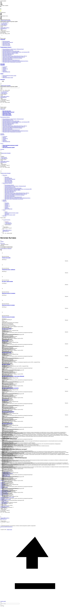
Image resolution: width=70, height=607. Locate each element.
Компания (2, 64)
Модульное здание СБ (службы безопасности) (11, 129)
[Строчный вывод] (1, 250)
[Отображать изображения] (1, 13)
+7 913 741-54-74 (5, 22)
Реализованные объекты (5, 47)
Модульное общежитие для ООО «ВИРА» (10, 53)
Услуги (1, 73)
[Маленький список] (0, 249)
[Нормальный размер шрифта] (1, 3)
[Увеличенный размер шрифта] (1, 4)
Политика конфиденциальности (6, 526)
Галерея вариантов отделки (8, 50)
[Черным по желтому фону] (0, 10)
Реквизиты (5, 70)
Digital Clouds (9, 529)
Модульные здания (6, 43)
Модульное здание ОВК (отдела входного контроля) (12, 127)
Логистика (5, 76)
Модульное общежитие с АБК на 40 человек (11, 51)
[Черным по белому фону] (0, 6)
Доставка (2, 63)
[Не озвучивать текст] (1, 18)
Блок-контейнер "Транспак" (8, 42)
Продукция (2, 39)
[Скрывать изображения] (1, 14)
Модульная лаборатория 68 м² (8, 123)
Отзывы (4, 69)
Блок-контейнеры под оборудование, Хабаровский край (13, 49)
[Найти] (1, 89)
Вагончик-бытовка (6, 41)
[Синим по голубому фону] (0, 9)
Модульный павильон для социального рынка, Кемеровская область (15, 130)
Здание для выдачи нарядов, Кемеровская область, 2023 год (14, 126)
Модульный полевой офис (7, 128)
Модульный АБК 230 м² (7, 124)
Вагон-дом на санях (6, 44)
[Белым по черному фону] (0, 7)
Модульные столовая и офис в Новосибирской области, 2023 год (15, 125)
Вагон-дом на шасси (6, 45)
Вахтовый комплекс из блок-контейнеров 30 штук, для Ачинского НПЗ (16, 52)
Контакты (2, 79)
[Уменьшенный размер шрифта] (0, 1)
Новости (4, 67)
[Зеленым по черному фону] (0, 11)
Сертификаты (5, 68)
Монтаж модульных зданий (8, 77)
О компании (5, 66)
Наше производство (6, 71)
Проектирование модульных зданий (9, 75)
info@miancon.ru (3, 28)
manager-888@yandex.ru (4, 27)
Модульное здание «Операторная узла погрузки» (12, 61)
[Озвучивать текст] (1, 17)
